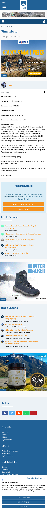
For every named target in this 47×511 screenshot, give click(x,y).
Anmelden (23, 209)
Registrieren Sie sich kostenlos (14, 197)
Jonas (6, 230)
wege (6, 250)
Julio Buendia (8, 242)
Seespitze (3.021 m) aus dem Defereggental (20, 239)
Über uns (5, 432)
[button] (3, 21)
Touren (4, 435)
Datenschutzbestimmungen (36, 478)
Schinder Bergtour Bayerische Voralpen (19, 330)
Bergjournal (6, 453)
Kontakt (4, 467)
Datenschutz (6, 472)
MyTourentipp (7, 440)
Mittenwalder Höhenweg (13, 324)
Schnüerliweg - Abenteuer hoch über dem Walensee (23, 234)
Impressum (5, 469)
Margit (5, 37)
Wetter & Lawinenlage (10, 451)
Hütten (4, 437)
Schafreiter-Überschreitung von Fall (17, 336)
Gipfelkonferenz (7, 456)
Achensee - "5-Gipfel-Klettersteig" (16, 253)
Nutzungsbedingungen (10, 474)
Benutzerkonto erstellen (23, 204)
